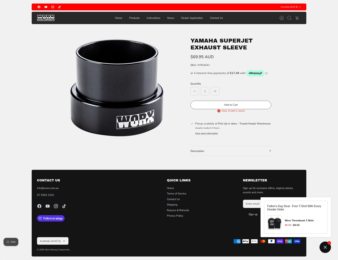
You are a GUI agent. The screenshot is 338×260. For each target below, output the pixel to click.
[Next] (205, 7)
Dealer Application (192, 18)
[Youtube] (45, 7)
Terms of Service (176, 193)
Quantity (195, 83)
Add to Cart (231, 105)
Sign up (253, 214)
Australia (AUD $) (289, 6)
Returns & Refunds (178, 210)
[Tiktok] (59, 7)
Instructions (153, 18)
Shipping (172, 204)
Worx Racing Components (57, 249)
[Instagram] (52, 7)
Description (197, 151)
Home (118, 18)
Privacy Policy (175, 215)
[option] (118, 89)
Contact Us (216, 18)
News (170, 18)
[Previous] (132, 7)
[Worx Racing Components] (46, 18)
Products (134, 18)
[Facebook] (39, 7)
